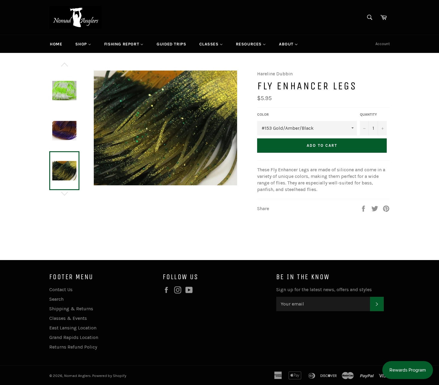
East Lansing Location (72, 328)
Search (56, 299)
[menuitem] (56, 44)
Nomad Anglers (77, 375)
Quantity (368, 114)
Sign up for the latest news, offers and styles (324, 289)
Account (382, 44)
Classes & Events (68, 318)
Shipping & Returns (71, 308)
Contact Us (61, 289)
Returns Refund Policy (73, 347)
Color (263, 114)
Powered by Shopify (109, 375)
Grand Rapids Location (73, 337)
